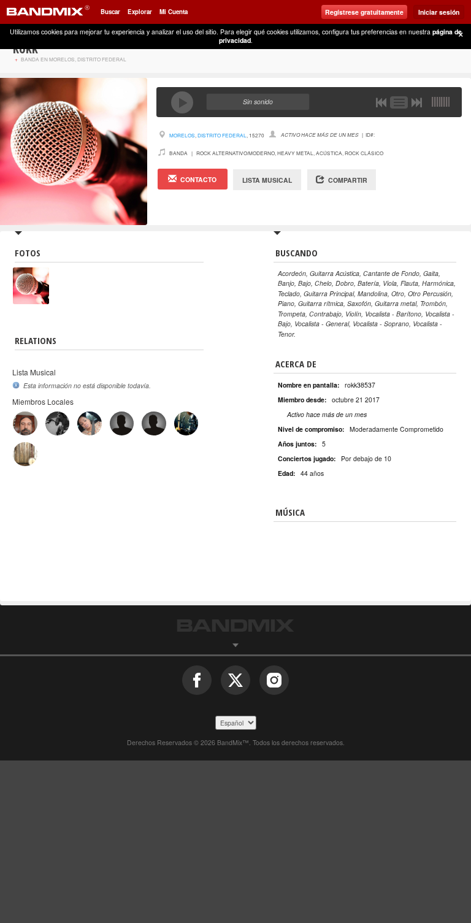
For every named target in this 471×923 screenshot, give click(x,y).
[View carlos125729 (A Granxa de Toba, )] (153, 423)
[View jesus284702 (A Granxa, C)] (57, 423)
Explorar (140, 11)
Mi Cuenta (173, 11)
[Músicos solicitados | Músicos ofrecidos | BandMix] (48, 12)
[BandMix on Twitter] (235, 684)
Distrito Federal (222, 135)
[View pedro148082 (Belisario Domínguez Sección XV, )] (24, 454)
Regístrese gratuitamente (364, 12)
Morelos (182, 135)
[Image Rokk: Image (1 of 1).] (31, 272)
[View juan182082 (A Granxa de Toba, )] (121, 423)
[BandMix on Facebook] (197, 684)
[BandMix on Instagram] (274, 684)
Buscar (110, 11)
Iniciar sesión (438, 12)
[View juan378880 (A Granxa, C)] (24, 423)
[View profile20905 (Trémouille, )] (186, 423)
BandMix (235, 625)
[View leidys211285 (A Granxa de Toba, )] (89, 423)
